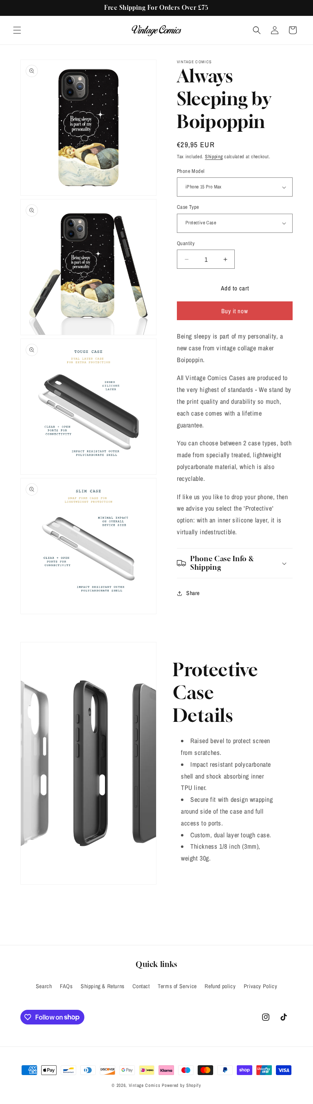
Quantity (185, 243)
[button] (17, 30)
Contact (141, 986)
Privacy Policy (260, 986)
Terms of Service (177, 986)
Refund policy (220, 986)
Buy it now (234, 311)
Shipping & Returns (103, 986)
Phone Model (190, 171)
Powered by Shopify (181, 1085)
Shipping (214, 156)
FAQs (66, 986)
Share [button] (193, 593)
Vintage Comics (145, 1085)
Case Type (188, 207)
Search (44, 986)
